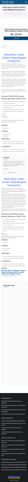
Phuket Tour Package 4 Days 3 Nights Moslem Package (13, 464)
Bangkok (3, 47)
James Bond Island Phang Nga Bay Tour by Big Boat (13, 420)
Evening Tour (14, 172)
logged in (8, 276)
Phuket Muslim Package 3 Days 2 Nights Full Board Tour (13, 462)
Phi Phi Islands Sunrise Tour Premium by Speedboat (13, 414)
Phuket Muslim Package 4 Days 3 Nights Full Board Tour (13, 467)
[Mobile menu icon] (26, 2)
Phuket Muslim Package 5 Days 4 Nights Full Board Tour (13, 469)
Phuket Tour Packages (14, 480)
